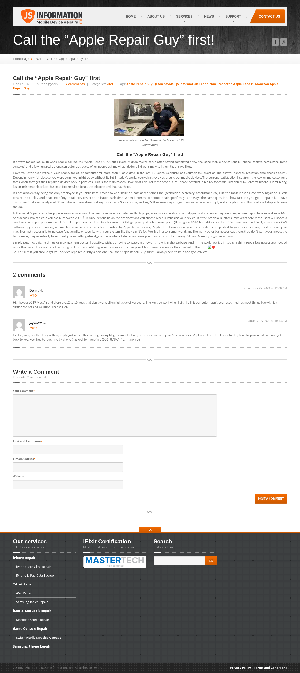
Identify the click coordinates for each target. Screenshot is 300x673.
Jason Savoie (164, 84)
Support (233, 16)
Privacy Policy (240, 667)
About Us (156, 16)
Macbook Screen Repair (32, 620)
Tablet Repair (23, 584)
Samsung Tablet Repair (32, 602)
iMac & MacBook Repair (32, 610)
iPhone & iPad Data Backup (35, 575)
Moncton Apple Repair (236, 84)
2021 (38, 59)
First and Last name (27, 441)
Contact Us (269, 16)
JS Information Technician (196, 84)
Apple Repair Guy (139, 84)
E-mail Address (24, 459)
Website (18, 476)
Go (211, 560)
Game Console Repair (30, 628)
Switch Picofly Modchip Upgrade (38, 637)
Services (184, 16)
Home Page (21, 59)
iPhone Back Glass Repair (33, 567)
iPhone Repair (24, 558)
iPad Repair (24, 593)
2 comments (75, 84)
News (209, 16)
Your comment (24, 391)
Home (131, 16)
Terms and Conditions (270, 667)
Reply (33, 295)
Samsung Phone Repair (31, 646)
